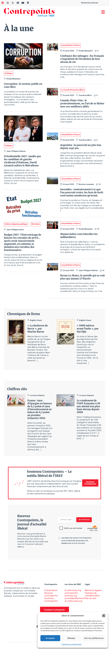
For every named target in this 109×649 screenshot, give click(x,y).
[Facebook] (37, 626)
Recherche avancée (89, 3)
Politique (8, 73)
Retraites (35, 224)
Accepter (50, 638)
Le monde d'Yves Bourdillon (72, 90)
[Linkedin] (18, 3)
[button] (103, 615)
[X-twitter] (13, 3)
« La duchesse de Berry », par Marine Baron (37, 328)
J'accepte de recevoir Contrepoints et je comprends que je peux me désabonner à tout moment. (76, 540)
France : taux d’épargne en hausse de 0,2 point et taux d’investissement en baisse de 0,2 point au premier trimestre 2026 (39, 409)
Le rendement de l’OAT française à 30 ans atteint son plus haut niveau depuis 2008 (88, 406)
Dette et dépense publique (16, 224)
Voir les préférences (94, 638)
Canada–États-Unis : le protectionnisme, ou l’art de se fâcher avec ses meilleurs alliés (82, 103)
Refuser (71, 638)
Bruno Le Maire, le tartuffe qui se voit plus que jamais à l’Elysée (82, 277)
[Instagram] (8, 3)
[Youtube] (23, 3)
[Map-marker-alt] (28, 3)
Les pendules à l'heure (70, 45)
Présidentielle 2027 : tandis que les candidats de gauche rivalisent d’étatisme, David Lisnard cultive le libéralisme (22, 161)
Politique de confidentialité (71, 644)
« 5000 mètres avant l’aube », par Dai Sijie (87, 328)
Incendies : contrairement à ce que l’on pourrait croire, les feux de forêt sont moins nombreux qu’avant (81, 192)
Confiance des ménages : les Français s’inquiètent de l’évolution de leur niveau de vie (82, 58)
